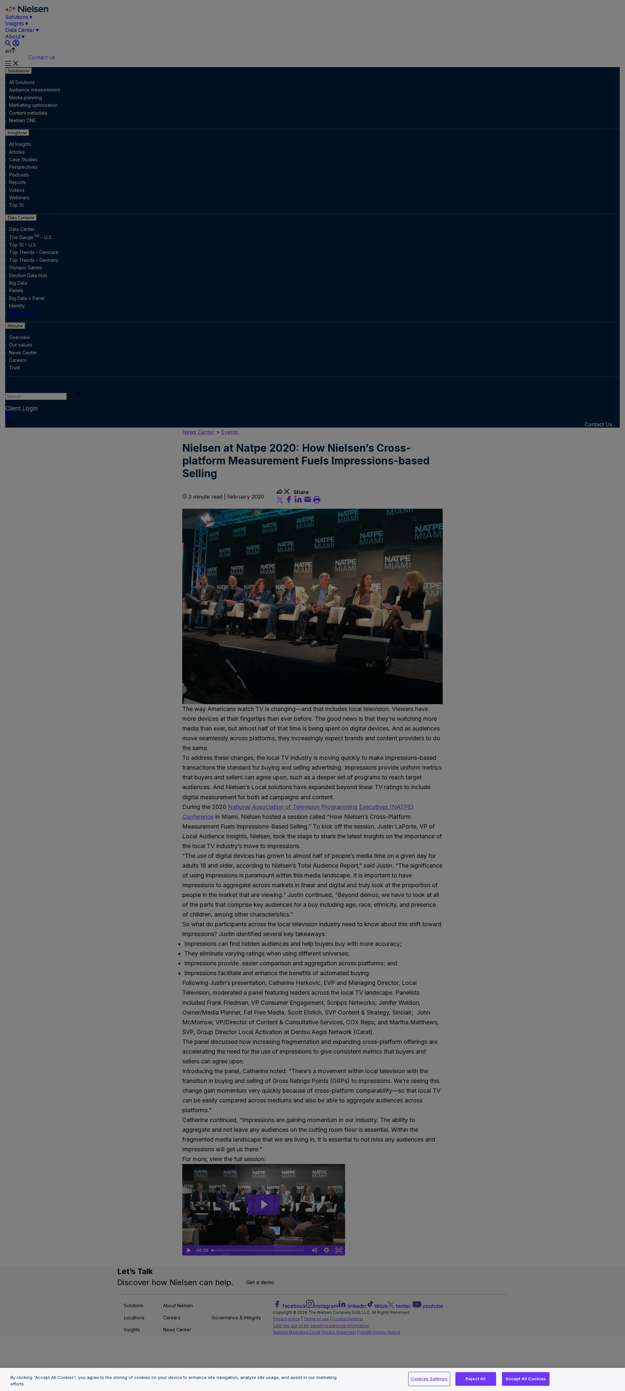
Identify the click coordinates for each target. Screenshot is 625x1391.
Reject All (475, 1378)
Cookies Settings (429, 1378)
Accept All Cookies (526, 1378)
